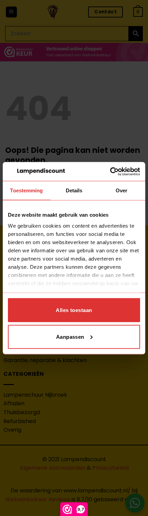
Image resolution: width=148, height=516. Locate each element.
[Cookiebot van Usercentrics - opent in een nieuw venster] (110, 171)
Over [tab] (121, 190)
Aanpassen (70, 336)
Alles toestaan (74, 310)
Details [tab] (74, 190)
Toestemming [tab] (26, 190)
